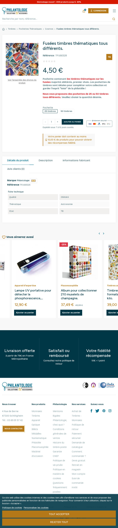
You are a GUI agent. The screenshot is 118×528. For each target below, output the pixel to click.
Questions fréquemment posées (60, 487)
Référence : (49, 55)
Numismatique (39, 438)
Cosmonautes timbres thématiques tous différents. (76, 294)
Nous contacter (13, 429)
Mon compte (78, 474)
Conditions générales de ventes (59, 433)
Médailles (36, 433)
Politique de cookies (12, 507)
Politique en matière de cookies (59, 474)
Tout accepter (59, 514)
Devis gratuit (78, 460)
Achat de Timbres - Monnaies (77, 416)
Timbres (36, 415)
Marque (11, 180)
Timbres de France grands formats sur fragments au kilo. (33, 294)
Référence (13, 184)
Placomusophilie (40, 447)
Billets (35, 429)
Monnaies (37, 411)
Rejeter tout (59, 522)
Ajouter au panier (72, 122)
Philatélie (36, 442)
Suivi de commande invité (77, 483)
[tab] (18, 160)
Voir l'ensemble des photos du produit (22, 81)
